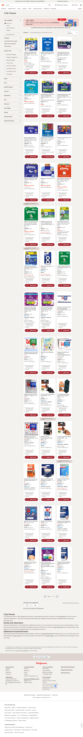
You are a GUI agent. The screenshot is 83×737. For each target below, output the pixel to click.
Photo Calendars (26, 730)
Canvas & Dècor (9, 730)
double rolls (50, 633)
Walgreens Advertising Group (68, 667)
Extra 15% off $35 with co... (30, 64)
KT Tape (42, 397)
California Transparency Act (31, 676)
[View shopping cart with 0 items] (81, 5)
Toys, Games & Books (10, 718)
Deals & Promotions (9, 120)
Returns (7, 670)
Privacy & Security (46, 677)
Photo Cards (29, 727)
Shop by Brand (22, 720)
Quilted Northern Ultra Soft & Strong (47, 99)
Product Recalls (46, 670)
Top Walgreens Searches (11, 720)
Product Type (7, 50)
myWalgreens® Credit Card (12, 680)
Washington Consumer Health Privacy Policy (49, 688)
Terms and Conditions (47, 667)
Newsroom (26, 670)
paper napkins (50, 635)
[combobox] (26, 5)
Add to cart (33, 72)
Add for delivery (33, 116)
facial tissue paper (58, 627)
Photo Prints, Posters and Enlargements (14, 727)
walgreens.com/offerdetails (22, 650)
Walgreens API (27, 680)
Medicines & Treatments (10, 43)
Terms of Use (55, 694)
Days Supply (7, 108)
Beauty (13, 707)
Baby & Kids (7, 707)
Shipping (8, 668)
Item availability (8, 20)
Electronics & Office (9, 710)
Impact (25, 672)
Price (5, 83)
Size (5, 99)
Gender (6, 112)
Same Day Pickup (9, 732)
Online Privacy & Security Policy (50, 684)
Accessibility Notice (47, 674)
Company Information (29, 667)
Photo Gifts (34, 730)
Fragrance (7, 104)
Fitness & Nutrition (20, 710)
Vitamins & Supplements (23, 718)
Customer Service (10, 667)
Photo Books (17, 730)
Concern (6, 91)
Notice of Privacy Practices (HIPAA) (49, 681)
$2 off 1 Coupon (27, 62)
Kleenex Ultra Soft (27, 141)
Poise (25, 312)
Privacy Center (46, 679)
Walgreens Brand (34, 718)
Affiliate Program (28, 682)
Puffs (58, 225)
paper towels (16, 635)
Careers (26, 674)
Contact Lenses (31, 707)
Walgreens (61, 311)
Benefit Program (8, 87)
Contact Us (8, 674)
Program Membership (11, 679)
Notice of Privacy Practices (30, 694)
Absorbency (7, 95)
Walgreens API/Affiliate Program (31, 679)
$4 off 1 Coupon (44, 403)
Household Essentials (33, 712)
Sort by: (68, 31)
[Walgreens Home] (3, 5)
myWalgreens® (9, 677)
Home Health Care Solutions (19, 712)
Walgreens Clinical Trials (67, 669)
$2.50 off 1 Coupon (28, 320)
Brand (5, 78)
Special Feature (8, 116)
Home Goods (8, 712)
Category (6, 38)
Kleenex (42, 56)
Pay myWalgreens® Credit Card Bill (13, 683)
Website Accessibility (47, 672)
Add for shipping (49, 156)
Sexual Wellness (33, 715)
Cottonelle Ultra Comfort (62, 57)
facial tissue (62, 616)
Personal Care (7, 46)
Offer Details (45, 668)
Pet (18, 715)
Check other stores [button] (31, 66)
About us (26, 668)
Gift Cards (28, 710)
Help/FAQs (8, 672)
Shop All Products (19, 732)
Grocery (34, 710)
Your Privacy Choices (47, 686)
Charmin (25, 56)
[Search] (50, 5)
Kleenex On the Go (44, 141)
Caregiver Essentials (21, 707)
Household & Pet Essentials (10, 41)
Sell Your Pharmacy (65, 672)
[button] (75, 5)
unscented (43, 633)
